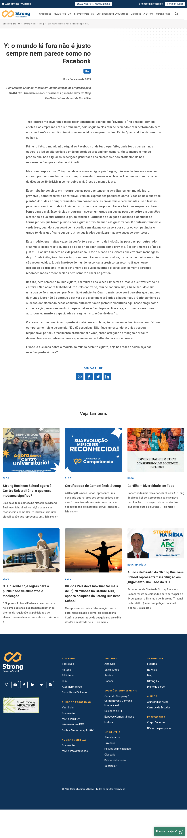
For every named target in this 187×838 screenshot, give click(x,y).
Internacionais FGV (83, 13)
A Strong (149, 13)
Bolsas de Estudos (115, 760)
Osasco (109, 681)
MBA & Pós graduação (75, 750)
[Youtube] (15, 684)
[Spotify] (50, 684)
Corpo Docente (156, 722)
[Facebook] (24, 684)
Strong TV (153, 681)
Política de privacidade (117, 748)
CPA (64, 681)
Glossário (109, 754)
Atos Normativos (72, 686)
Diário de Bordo (156, 686)
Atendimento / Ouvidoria (18, 4)
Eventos (152, 663)
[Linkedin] (32, 684)
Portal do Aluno (175, 4)
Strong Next (163, 13)
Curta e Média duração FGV (78, 730)
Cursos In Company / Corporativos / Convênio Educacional (118, 701)
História (66, 669)
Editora (108, 722)
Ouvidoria (109, 743)
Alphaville (109, 663)
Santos (108, 675)
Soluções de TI (113, 711)
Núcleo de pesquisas (159, 728)
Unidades (136, 13)
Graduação (45, 13)
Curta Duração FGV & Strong (112, 13)
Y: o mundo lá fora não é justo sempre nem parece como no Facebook (68, 24)
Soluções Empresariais (151, 4)
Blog (41, 24)
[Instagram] (6, 684)
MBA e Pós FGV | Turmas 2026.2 (93, 4)
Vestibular (68, 707)
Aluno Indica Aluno (157, 701)
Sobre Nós (68, 663)
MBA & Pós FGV (62, 13)
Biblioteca (68, 675)
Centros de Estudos (159, 707)
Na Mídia (152, 669)
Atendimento (112, 737)
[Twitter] (41, 684)
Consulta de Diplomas (74, 692)
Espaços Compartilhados (119, 716)
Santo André (111, 669)
